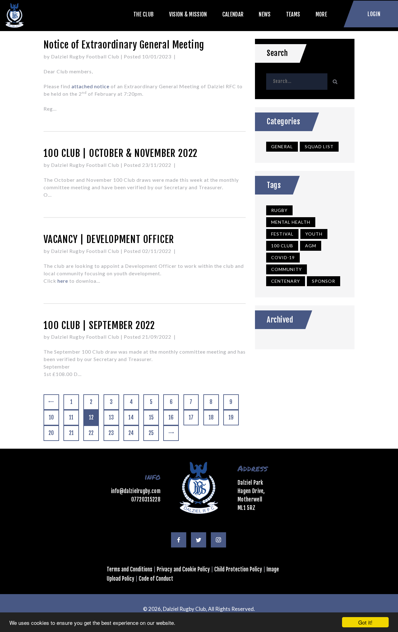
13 (114, 417)
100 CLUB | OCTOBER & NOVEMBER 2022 (120, 153)
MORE (321, 14)
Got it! (365, 622)
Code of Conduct (156, 578)
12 (94, 417)
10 (54, 417)
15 (154, 417)
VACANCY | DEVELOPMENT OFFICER (109, 239)
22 (94, 433)
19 (233, 417)
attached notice (90, 86)
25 (154, 433)
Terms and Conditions (129, 569)
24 (133, 433)
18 (214, 417)
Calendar (232, 14)
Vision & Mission (188, 14)
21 (74, 433)
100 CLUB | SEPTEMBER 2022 (99, 325)
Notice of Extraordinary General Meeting (124, 45)
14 (133, 417)
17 (194, 417)
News (265, 14)
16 (173, 417)
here (63, 281)
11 (74, 417)
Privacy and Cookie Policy (183, 569)
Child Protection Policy (238, 569)
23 (113, 433)
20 (53, 433)
